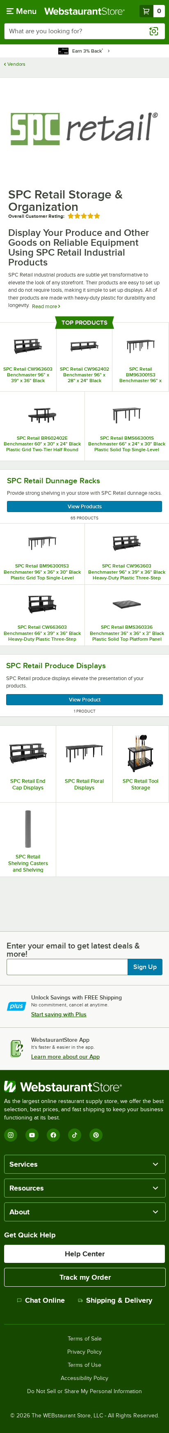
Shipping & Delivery (119, 1300)
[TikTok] (74, 1135)
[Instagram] (10, 1135)
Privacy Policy (84, 1352)
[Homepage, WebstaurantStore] (84, 11)
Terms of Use (84, 1365)
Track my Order (85, 1277)
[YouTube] (32, 1135)
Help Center (85, 1254)
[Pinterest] (96, 1135)
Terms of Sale (85, 1339)
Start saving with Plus (59, 1014)
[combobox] (84, 31)
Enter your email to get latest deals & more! (73, 949)
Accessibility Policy (84, 1378)
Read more (45, 306)
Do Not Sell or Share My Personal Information (84, 1391)
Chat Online (45, 1300)
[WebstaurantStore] (84, 1086)
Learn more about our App (65, 1056)
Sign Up (145, 967)
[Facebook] (53, 1135)
